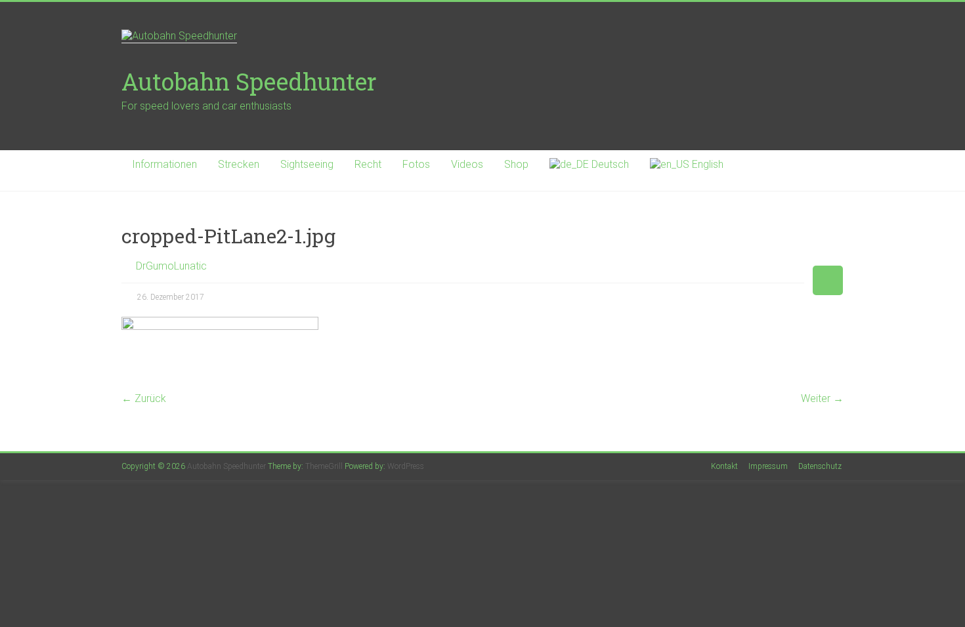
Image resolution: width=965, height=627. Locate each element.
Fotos (416, 164)
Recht (367, 164)
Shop (516, 164)
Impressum (768, 466)
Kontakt (724, 466)
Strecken (238, 164)
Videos (467, 164)
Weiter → (822, 398)
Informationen (164, 164)
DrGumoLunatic (171, 266)
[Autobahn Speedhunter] (482, 36)
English (706, 164)
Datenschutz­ (820, 466)
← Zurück (143, 398)
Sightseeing (306, 164)
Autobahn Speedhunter (249, 81)
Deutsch (609, 164)
